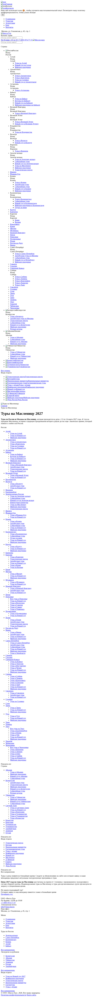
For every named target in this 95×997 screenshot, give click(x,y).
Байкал (8, 452)
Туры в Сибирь (21, 277)
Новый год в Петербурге (24, 260)
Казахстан (19, 360)
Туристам (9, 21)
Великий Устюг (12, 473)
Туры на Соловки (22, 80)
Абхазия (9, 770)
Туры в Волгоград (17, 603)
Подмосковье (15, 239)
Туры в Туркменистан (19, 816)
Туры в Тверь (15, 708)
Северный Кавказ (17, 268)
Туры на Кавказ (16, 662)
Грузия (8, 833)
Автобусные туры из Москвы (26, 256)
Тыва (12, 298)
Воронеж (9, 490)
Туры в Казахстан (17, 818)
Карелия (9, 555)
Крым (12, 226)
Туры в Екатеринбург (18, 731)
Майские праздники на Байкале (27, 105)
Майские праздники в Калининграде (29, 205)
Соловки (13, 289)
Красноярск (14, 224)
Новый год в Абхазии (18, 342)
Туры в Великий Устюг (24, 122)
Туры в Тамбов (16, 756)
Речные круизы (16, 329)
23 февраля (20, 393)
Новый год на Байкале (24, 103)
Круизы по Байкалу (22, 101)
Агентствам (10, 23)
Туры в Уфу (15, 735)
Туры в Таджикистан (18, 814)
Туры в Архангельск (23, 76)
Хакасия (13, 304)
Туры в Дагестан (16, 664)
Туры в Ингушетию (18, 666)
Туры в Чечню (16, 668)
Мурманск (14, 231)
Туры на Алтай (21, 63)
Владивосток (11, 479)
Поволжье (14, 237)
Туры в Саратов (16, 605)
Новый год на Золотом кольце (27, 164)
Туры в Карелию (16, 557)
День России (22, 400)
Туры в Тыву (20, 285)
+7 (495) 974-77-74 (17, 40)
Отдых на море (21, 208)
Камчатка (14, 212)
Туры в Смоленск (17, 693)
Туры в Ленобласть (17, 653)
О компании (10, 19)
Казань (8, 519)
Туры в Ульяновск (17, 609)
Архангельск (11, 440)
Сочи (12, 291)
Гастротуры (10, 985)
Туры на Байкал (21, 99)
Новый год (20, 389)
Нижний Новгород (17, 233)
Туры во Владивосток (23, 132)
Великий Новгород (13, 463)
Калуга (13, 210)
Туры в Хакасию (21, 283)
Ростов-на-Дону (16, 243)
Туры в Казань (20, 182)
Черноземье (14, 308)
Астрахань (10, 450)
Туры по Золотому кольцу (25, 159)
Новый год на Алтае (23, 65)
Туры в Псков (15, 620)
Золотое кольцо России (15, 494)
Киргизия (19, 362)
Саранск (13, 264)
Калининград (11, 532)
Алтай (8, 431)
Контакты (10, 8)
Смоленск (14, 287)
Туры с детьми (24, 385)
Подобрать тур (7, 894)
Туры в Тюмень (21, 279)
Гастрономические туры (36, 383)
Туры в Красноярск (22, 281)
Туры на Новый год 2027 (15, 976)
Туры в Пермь (15, 733)
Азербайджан (11, 829)
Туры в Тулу (15, 716)
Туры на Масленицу (23, 166)
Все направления (8, 950)
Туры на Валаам (16, 567)
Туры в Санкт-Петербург (25, 254)
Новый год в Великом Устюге (26, 124)
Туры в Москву (16, 574)
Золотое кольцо (12, 935)
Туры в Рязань (15, 632)
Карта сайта (31, 995)
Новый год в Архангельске (25, 82)
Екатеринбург (11, 492)
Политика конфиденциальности (13, 995)
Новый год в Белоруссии (20, 325)
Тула (12, 295)
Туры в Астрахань (22, 90)
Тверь (12, 293)
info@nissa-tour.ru (7, 907)
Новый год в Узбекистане (20, 356)
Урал (12, 302)
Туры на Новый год (18, 436)
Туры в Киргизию (17, 812)
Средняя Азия (11, 806)
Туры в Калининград (23, 199)
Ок (3, 15)
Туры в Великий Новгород (25, 113)
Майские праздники (23, 67)
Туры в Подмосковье (18, 613)
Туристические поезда (23, 170)
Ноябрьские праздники (35, 387)
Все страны (5, 371)
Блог (7, 25)
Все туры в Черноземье (19, 747)
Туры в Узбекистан (17, 352)
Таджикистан (23, 365)
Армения (9, 831)
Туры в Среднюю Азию (19, 808)
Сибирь (9, 674)
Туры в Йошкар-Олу (18, 515)
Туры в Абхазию (16, 337)
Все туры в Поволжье (18, 599)
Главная (9, 4)
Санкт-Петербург (12, 641)
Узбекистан (10, 795)
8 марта (16, 395)
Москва (13, 228)
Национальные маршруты (38, 381)
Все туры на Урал (17, 729)
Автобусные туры (22, 185)
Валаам (18, 222)
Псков (12, 241)
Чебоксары (14, 306)
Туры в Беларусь (16, 316)
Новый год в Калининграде (26, 203)
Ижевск (13, 172)
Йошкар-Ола (15, 174)
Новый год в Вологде (23, 143)
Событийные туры (22, 161)
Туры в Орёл (15, 754)
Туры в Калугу (16, 546)
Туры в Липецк (16, 752)
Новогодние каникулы (19, 503)
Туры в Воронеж (21, 151)
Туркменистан (24, 367)
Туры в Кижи (15, 565)
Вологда (9, 482)
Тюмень (13, 300)
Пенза (12, 235)
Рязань (12, 245)
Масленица (20, 391)
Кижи (17, 220)
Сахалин (13, 266)
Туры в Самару (16, 607)
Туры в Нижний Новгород (20, 588)
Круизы (17, 379)
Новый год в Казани (23, 189)
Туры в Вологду (21, 141)
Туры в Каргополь (22, 78)
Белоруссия (10, 780)
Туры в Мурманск (17, 582)
